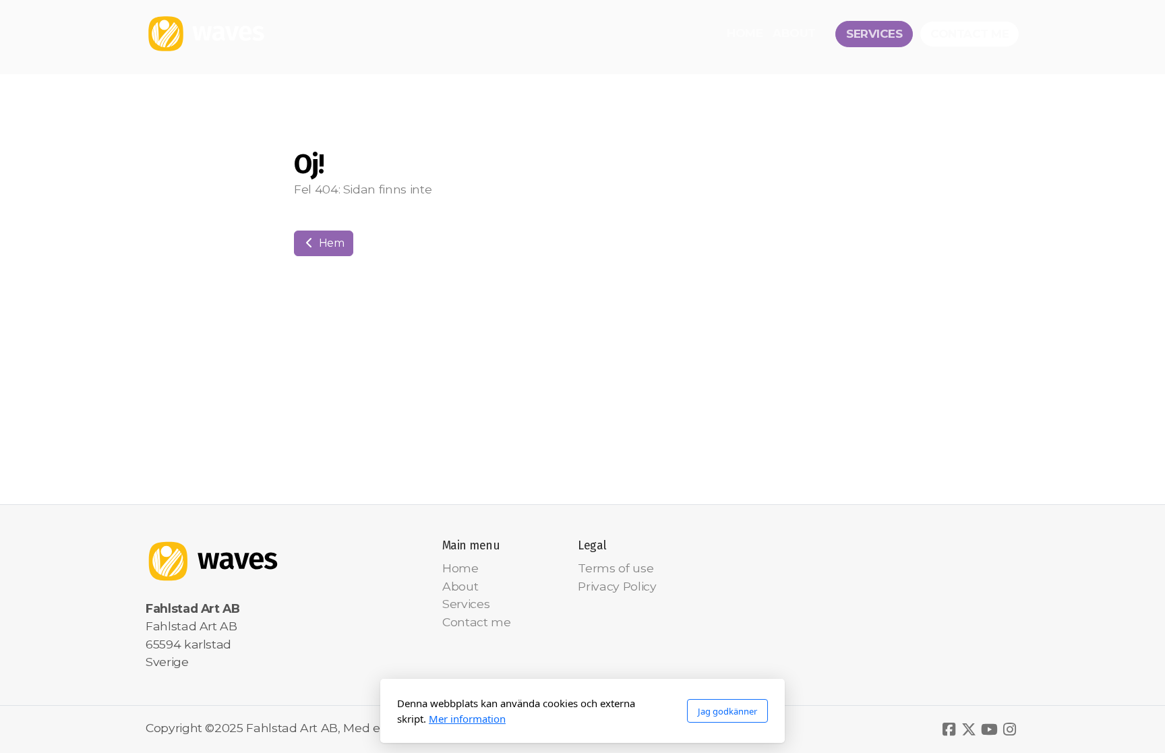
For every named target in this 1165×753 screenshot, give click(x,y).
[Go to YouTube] (989, 729)
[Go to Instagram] (1009, 729)
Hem (330, 243)
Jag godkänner (727, 711)
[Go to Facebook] (948, 729)
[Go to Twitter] (969, 729)
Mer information (467, 718)
